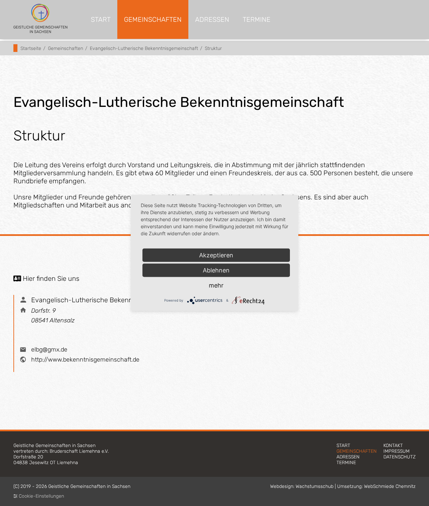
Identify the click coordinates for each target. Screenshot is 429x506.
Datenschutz (399, 457)
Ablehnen (216, 270)
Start (101, 19)
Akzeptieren (216, 255)
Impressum (396, 451)
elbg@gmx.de (49, 349)
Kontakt (393, 445)
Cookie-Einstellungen (40, 496)
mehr (216, 285)
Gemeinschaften (153, 19)
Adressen (212, 19)
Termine (256, 19)
